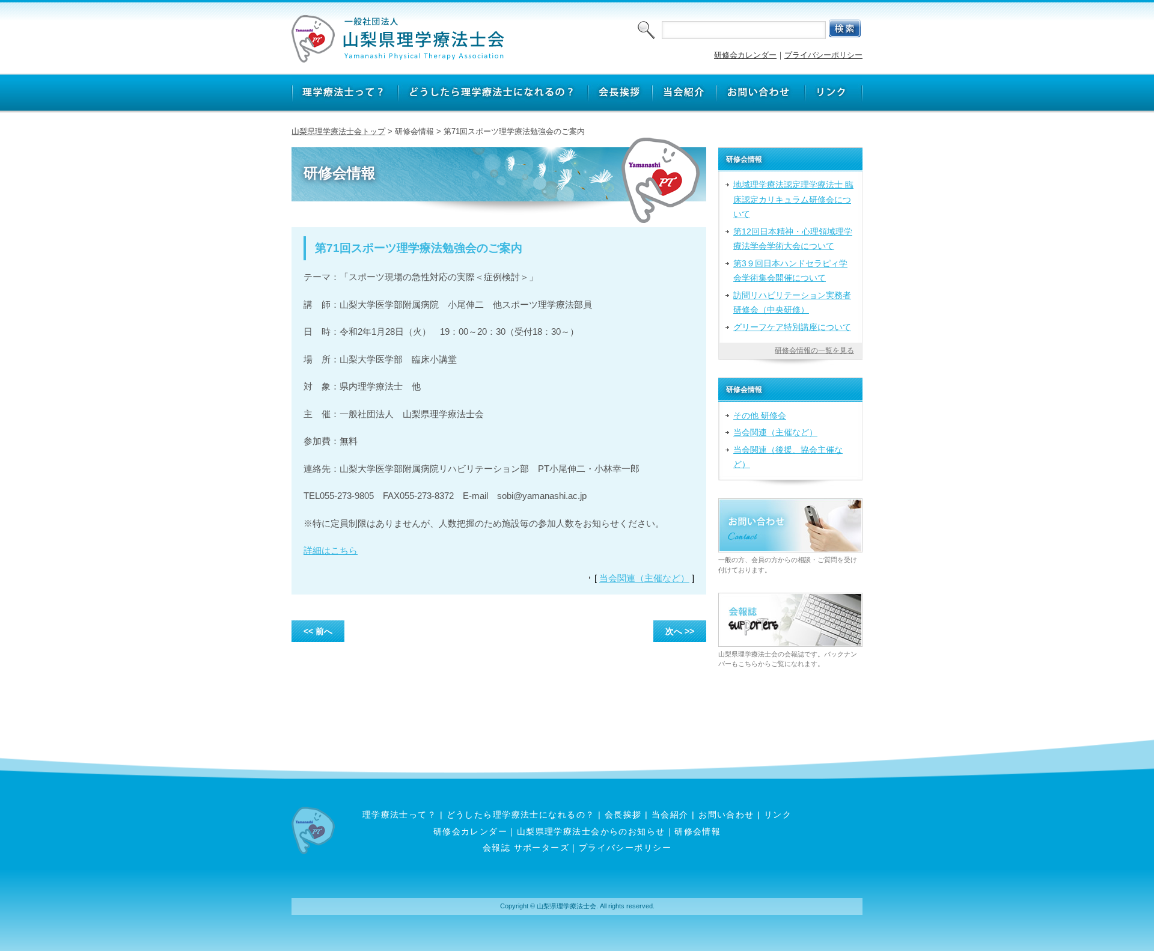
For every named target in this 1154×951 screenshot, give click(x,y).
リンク (778, 814)
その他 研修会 (759, 415)
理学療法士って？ (399, 814)
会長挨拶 (623, 814)
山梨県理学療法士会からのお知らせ (591, 831)
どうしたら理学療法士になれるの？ (521, 814)
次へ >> (679, 631)
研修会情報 (697, 831)
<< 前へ (318, 631)
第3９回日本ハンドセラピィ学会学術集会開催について (790, 270)
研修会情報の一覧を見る (814, 350)
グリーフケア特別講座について (792, 327)
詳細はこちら (331, 550)
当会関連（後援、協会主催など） (788, 457)
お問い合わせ (726, 814)
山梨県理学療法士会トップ (338, 131)
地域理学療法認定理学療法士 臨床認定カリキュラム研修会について (793, 199)
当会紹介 (670, 814)
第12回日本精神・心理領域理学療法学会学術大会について (792, 239)
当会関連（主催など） (644, 578)
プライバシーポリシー (823, 55)
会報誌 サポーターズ (526, 847)
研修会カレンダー (745, 55)
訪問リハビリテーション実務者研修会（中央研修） (792, 302)
